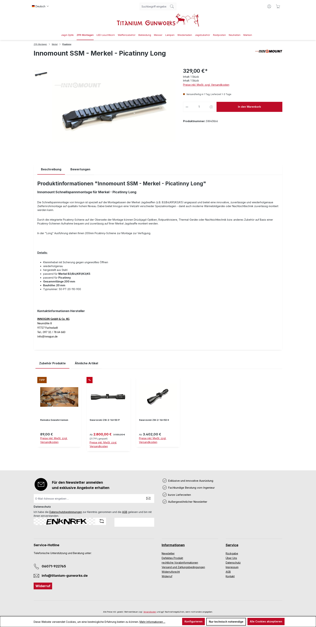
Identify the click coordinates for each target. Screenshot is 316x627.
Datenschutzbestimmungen (65, 511)
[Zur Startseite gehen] (158, 20)
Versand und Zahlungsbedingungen (183, 567)
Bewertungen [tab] (80, 169)
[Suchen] (172, 6)
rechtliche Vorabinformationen (180, 562)
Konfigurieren (193, 621)
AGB (124, 511)
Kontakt (230, 576)
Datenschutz (233, 562)
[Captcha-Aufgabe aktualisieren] (101, 521)
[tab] (51, 169)
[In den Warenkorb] (59, 449)
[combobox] (154, 6)
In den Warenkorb (249, 106)
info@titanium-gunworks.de (65, 575)
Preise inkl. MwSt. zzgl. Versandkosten (206, 84)
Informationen (173, 545)
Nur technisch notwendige (226, 621)
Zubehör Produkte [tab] (52, 363)
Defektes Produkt (172, 558)
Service (232, 545)
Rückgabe (232, 553)
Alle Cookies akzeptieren (266, 621)
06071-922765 (54, 566)
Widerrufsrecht (171, 571)
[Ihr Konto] (269, 6)
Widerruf (42, 586)
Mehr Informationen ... (152, 621)
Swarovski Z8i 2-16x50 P (105, 420)
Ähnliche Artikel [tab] (86, 363)
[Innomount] (268, 55)
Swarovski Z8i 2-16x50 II (154, 420)
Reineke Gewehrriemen (54, 420)
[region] (158, 417)
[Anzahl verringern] (187, 107)
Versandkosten (149, 612)
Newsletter (168, 553)
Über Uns (231, 558)
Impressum (232, 567)
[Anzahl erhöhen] (211, 107)
